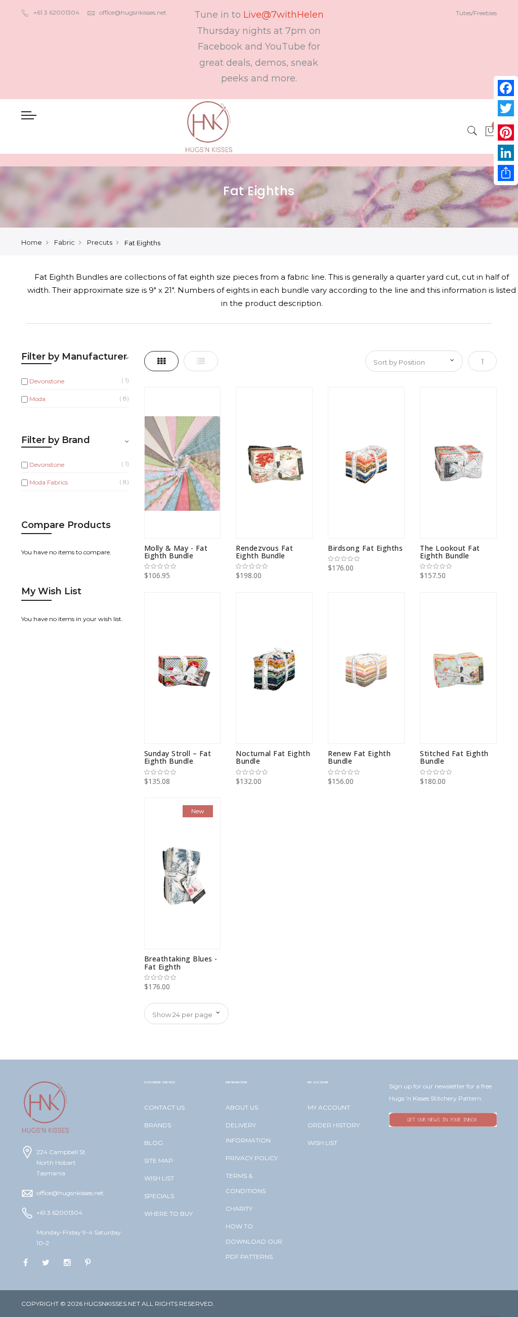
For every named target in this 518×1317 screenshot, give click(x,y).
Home (31, 242)
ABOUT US (242, 1107)
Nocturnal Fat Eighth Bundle (273, 757)
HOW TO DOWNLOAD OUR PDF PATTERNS (254, 1241)
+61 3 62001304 (56, 12)
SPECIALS (159, 1196)
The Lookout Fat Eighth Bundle (450, 551)
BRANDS (157, 1125)
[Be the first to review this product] (182, 566)
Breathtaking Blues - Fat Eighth (181, 962)
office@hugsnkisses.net (132, 12)
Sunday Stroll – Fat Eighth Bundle (177, 757)
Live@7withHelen (283, 14)
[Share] (506, 173)
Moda (37, 399)
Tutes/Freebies (476, 13)
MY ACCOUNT (329, 1107)
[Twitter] (506, 108)
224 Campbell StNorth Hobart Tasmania (60, 1162)
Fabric (64, 242)
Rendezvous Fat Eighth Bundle (264, 551)
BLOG (153, 1143)
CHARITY (239, 1208)
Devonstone (46, 381)
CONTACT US (164, 1107)
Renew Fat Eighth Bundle (359, 757)
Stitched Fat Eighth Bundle (454, 757)
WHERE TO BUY (168, 1213)
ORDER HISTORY (334, 1125)
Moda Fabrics (48, 482)
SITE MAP (158, 1160)
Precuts (99, 242)
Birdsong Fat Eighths (365, 548)
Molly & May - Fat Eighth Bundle (176, 551)
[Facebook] (506, 88)
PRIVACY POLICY (252, 1158)
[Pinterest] (506, 132)
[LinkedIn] (506, 153)
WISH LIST (159, 1178)
